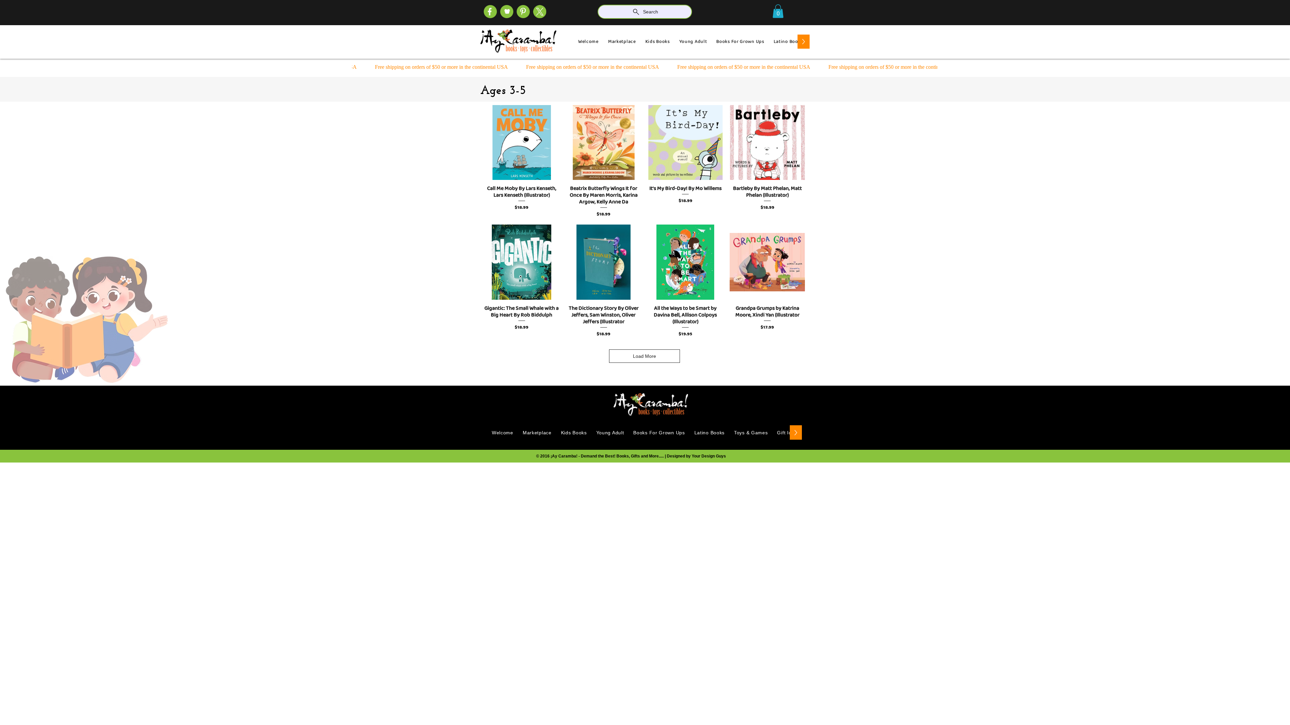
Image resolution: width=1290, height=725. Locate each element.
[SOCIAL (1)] (506, 11)
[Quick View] (521, 142)
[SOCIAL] (523, 11)
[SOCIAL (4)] (490, 11)
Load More (644, 356)
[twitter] (539, 11)
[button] (778, 11)
